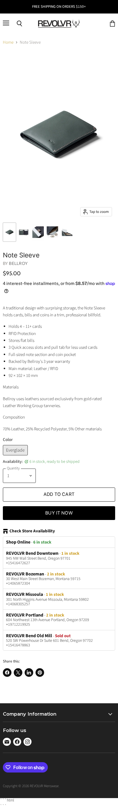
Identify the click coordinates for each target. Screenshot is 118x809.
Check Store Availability (32, 531)
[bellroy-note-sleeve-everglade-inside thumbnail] (23, 232)
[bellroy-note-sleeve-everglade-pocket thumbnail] (66, 232)
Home (8, 42)
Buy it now (59, 513)
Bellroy (18, 263)
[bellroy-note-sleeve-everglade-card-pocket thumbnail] (38, 232)
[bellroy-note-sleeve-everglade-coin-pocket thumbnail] (52, 232)
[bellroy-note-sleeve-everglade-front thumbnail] (9, 232)
